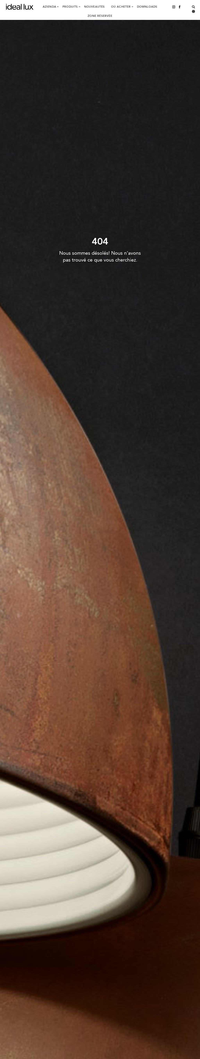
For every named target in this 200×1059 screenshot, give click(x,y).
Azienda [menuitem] (49, 7)
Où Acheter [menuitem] (121, 7)
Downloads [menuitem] (147, 7)
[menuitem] (173, 6)
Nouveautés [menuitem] (94, 7)
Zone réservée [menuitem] (100, 16)
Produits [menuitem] (70, 7)
